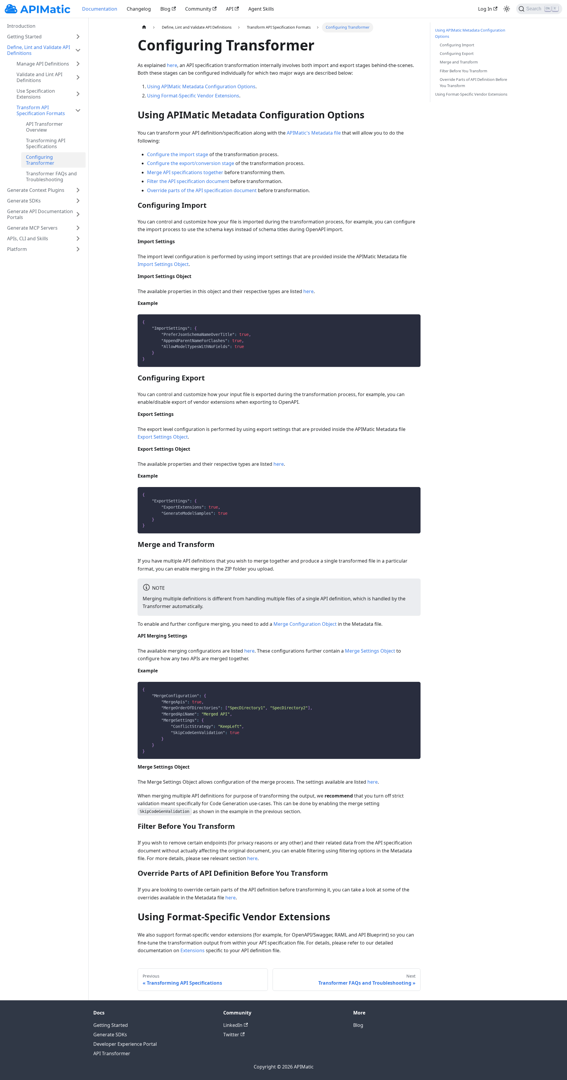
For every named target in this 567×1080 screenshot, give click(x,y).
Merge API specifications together (185, 172)
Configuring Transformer (40, 160)
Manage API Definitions (43, 64)
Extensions (192, 950)
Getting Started (24, 36)
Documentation (99, 9)
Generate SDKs (24, 200)
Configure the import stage (177, 154)
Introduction (21, 26)
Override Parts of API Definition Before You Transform (473, 82)
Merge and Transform (459, 62)
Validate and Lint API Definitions (39, 77)
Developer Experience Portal (125, 1044)
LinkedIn (232, 1025)
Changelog (139, 9)
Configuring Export (457, 53)
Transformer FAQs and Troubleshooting (51, 176)
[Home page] (144, 27)
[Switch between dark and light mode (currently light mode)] (506, 9)
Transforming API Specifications (45, 143)
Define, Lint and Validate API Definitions (38, 50)
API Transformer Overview (44, 127)
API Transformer (111, 1053)
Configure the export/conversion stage (190, 163)
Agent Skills (261, 9)
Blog (165, 9)
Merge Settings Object (370, 651)
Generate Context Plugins (35, 190)
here (172, 65)
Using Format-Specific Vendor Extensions (193, 95)
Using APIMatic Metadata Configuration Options (201, 86)
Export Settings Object (163, 437)
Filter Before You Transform (463, 70)
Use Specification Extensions (36, 94)
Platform (17, 249)
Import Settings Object (163, 264)
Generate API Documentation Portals (40, 214)
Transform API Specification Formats (41, 110)
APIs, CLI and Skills (27, 238)
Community (198, 9)
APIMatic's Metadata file (314, 133)
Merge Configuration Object (305, 624)
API (229, 9)
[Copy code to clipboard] (413, 321)
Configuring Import (457, 45)
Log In (485, 9)
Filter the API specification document (188, 181)
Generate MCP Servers (32, 228)
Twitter (231, 1034)
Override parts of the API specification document (202, 190)
